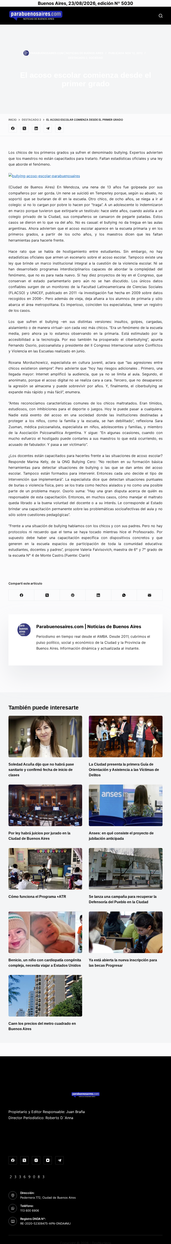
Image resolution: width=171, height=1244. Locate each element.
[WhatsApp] (59, 128)
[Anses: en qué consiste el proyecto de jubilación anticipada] (126, 805)
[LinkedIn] (36, 128)
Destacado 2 (77, 57)
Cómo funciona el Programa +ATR (37, 897)
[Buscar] (161, 16)
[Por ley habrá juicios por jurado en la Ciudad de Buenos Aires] (45, 805)
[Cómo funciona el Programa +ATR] (45, 869)
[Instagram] (36, 1160)
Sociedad (96, 57)
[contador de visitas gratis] (27, 1176)
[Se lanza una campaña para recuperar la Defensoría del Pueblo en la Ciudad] (126, 869)
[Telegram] (48, 128)
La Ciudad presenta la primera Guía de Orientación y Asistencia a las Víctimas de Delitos (124, 769)
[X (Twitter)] (24, 128)
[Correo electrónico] (150, 595)
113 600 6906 (29, 1210)
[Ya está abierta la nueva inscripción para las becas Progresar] (126, 932)
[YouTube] (48, 1160)
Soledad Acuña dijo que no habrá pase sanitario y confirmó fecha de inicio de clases (41, 769)
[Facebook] (12, 128)
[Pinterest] (73, 595)
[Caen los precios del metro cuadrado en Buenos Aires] (45, 996)
